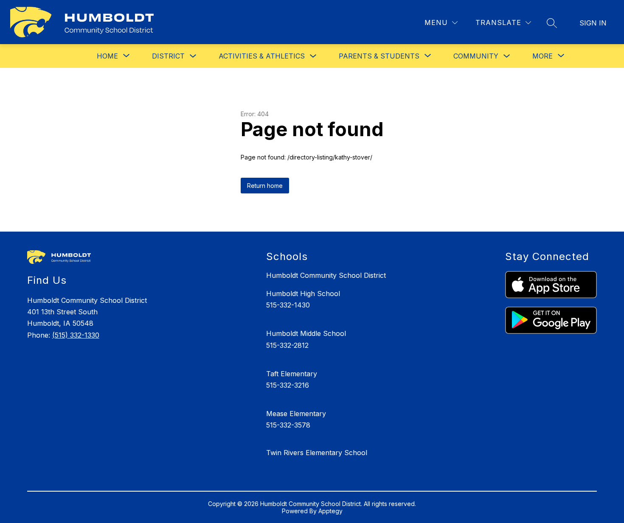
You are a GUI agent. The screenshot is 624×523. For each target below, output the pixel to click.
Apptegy (330, 511)
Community (475, 56)
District (168, 56)
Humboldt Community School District (326, 275)
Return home (265, 185)
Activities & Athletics (262, 56)
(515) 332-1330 (75, 335)
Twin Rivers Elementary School (316, 452)
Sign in (593, 23)
